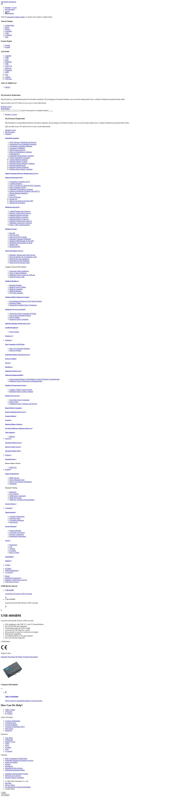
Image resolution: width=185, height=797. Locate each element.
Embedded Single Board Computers (21, 156)
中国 (7, 58)
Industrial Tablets (15, 303)
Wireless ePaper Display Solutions (21, 169)
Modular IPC (13, 245)
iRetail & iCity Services (12, 396)
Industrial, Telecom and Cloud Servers (22, 255)
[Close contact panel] (1, 689)
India (7, 60)
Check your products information (20, 482)
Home (7, 576)
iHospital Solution (15, 285)
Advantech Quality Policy (13, 451)
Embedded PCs (14, 154)
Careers (7, 540)
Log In (14, 7)
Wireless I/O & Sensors (17, 203)
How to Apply (14, 552)
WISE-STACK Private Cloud (19, 263)
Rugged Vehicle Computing (13, 408)
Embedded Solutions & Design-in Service (17, 354)
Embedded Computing (12, 138)
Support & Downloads (12, 473)
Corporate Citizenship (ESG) (15, 727)
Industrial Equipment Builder (14, 375)
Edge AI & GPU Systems (18, 237)
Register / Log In (11, 114)
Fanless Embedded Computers (19, 158)
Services (8, 438)
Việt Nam (8, 79)
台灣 (7, 72)
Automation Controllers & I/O (19, 182)
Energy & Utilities (10, 359)
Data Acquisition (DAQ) (17, 187)
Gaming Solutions (10, 416)
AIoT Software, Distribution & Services (22, 142)
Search (7, 11)
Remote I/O (13, 199)
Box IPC (12, 233)
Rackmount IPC (14, 247)
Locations (12, 551)
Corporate (8, 508)
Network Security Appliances (19, 259)
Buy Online (11, 710)
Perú (6, 37)
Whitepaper (9, 740)
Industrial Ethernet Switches (18, 215)
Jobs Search (9, 729)
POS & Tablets (14, 317)
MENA (7, 87)
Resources (12, 492)
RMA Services (14, 478)
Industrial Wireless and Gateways (20, 221)
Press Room (13, 522)
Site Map (8, 783)
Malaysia (8, 68)
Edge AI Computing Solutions (19, 348)
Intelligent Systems (10, 229)
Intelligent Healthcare (11, 281)
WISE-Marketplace (11, 570)
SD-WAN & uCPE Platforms (19, 261)
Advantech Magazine (16, 520)
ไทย (6, 75)
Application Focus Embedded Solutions (22, 144)
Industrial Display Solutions (13, 424)
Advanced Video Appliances (19, 271)
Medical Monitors (15, 291)
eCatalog (8, 747)
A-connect (8, 751)
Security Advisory (10, 504)
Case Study (9, 738)
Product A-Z (9, 336)
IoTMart (8, 568)
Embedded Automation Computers (21, 189)
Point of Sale (13, 402)
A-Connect (9, 572)
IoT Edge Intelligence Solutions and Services (18, 428)
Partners (8, 455)
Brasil (7, 27)
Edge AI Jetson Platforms (18, 273)
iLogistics (8, 420)
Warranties (13, 484)
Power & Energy (15, 197)
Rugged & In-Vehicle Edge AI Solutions (23, 305)
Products (8, 134)
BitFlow (12, 436)
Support (7, 469)
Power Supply (14, 332)
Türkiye (7, 77)
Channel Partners (10, 459)
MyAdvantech (10, 9)
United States (9, 25)
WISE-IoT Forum (15, 498)
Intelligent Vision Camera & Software (22, 275)
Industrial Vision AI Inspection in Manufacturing (25, 381)
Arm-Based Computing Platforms (20, 146)
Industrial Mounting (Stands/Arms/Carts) (17, 323)
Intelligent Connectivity (12, 207)
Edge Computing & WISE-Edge (14, 344)
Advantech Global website (16, 17)
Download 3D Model (15, 657)
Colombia (8, 35)
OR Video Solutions (16, 293)
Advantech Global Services (13, 442)
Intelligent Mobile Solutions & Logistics (17, 297)
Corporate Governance (17, 532)
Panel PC (12, 195)
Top (4, 793)
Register (8, 7)
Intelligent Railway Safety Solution (21, 391)
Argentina (8, 31)
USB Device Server (12, 582)
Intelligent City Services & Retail (15, 309)
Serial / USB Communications (19, 225)
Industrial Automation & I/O (13, 177)
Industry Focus (10, 742)
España (7, 47)
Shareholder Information (17, 536)
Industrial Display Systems (18, 161)
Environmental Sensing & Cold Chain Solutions (25, 301)
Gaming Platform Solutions (18, 160)
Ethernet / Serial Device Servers (20, 213)
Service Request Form (16, 480)
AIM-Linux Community (17, 496)
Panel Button (5, 108)
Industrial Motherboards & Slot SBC (21, 241)
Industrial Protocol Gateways (19, 219)
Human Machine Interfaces (18, 193)
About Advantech (10, 512)
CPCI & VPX (14, 235)
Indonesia (8, 62)
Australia (8, 56)
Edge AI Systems (15, 350)
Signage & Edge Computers (18, 319)
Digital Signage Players (17, 150)
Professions (13, 545)
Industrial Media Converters (18, 217)
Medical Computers (16, 289)
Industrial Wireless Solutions (19, 167)
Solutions (8, 340)
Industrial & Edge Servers (13, 371)
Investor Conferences (16, 534)
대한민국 (8, 66)
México (7, 29)
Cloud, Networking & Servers (14, 251)
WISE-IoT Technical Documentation (21, 500)
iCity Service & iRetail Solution (20, 315)
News (7, 745)
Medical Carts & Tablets (17, 287)
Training (12, 549)
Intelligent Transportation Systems (20, 243)
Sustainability (9, 557)
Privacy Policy (10, 785)
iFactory (7, 363)
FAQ (7, 749)
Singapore (10, 13)
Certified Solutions (15, 184)
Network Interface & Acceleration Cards (23, 257)
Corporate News (10, 723)
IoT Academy (14, 494)
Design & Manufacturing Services (15, 412)
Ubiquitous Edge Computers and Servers (23, 404)
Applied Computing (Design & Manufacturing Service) (21, 173)
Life (10, 547)
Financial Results (15, 531)
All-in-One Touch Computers (19, 400)
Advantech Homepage (8, 2)
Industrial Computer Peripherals (20, 239)
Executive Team (14, 518)
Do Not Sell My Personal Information (18, 787)
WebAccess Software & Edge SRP (21, 201)
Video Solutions (10, 432)
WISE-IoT (13, 467)
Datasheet (4, 657)
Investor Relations (10, 526)
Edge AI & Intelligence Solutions (20, 152)
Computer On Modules (17, 148)
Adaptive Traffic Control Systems (20, 390)
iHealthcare (8, 367)
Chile (7, 33)
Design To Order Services (13, 447)
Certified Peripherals (11, 327)
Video (7, 743)
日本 (7, 64)
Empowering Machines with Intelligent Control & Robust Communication (34, 379)
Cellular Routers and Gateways (20, 211)
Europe (7, 45)
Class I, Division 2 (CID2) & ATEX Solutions (25, 185)
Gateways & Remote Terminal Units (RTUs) (24, 191)
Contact (7, 565)
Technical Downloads (30, 657)
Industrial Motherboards (17, 165)
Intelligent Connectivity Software (20, 223)
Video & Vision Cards (16, 277)
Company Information (16, 516)
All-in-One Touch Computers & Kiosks (22, 313)
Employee (8, 561)
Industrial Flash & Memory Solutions (21, 163)
